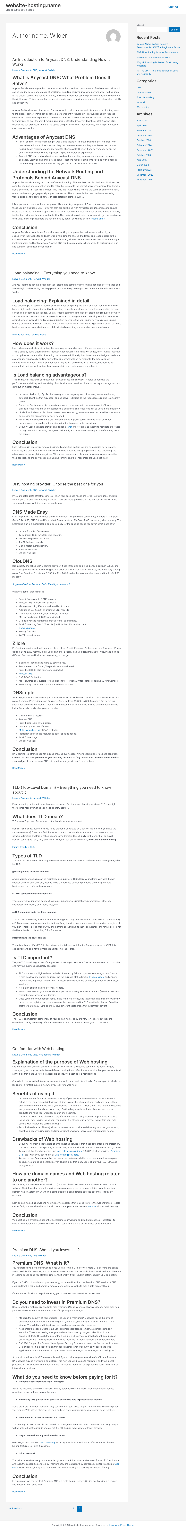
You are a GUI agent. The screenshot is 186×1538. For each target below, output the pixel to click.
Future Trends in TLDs (23, 847)
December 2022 (145, 174)
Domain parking (27, 628)
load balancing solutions (69, 1151)
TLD (55, 1184)
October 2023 (144, 155)
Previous (15, 1508)
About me (173, 6)
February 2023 (144, 169)
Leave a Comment (21, 70)
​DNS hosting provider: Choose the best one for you (57, 484)
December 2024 (145, 135)
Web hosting (45, 1054)
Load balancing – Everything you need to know (53, 273)
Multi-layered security (30, 730)
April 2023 (142, 160)
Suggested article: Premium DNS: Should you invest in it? (41, 584)
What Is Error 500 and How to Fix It (154, 57)
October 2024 (144, 140)
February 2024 (144, 145)
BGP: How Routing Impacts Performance (157, 52)
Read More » (18, 253)
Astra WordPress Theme (121, 1525)
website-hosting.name (33, 5)
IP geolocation (96, 977)
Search (140, 24)
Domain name (144, 92)
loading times (98, 218)
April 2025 (142, 125)
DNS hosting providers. (67, 1154)
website (92, 1206)
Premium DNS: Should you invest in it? (46, 1250)
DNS (35, 70)
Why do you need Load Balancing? (30, 334)
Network (43, 70)
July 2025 (142, 120)
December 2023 (145, 150)
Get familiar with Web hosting (38, 1048)
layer (69, 426)
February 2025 (144, 130)
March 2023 (143, 164)
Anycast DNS (25, 673)
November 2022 (145, 179)
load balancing (47, 1442)
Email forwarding (145, 97)
